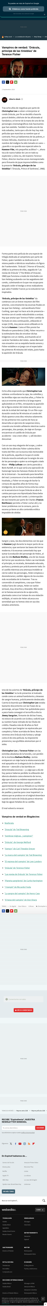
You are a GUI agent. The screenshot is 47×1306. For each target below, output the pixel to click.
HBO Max (5, 1180)
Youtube (20, 1143)
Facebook (3, 82)
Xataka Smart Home (9, 1231)
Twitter (7, 82)
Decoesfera (6, 1269)
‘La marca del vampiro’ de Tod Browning (23, 855)
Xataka (5, 1222)
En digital (13, 906)
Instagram (24, 1143)
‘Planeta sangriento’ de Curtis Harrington (24, 880)
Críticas (31, 906)
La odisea (27, 1175)
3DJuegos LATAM (29, 1283)
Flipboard (11, 82)
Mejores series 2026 (22, 1111)
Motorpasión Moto (30, 1254)
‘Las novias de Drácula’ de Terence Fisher (24, 874)
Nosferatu (9, 823)
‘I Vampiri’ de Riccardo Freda (18, 887)
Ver (24, 1010)
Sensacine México (29, 1287)
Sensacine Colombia (30, 1290)
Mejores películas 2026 (38, 1111)
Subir (38, 1210)
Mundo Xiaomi (7, 1234)
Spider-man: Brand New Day (12, 1184)
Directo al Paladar (8, 1251)
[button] (15, 99)
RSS (29, 1143)
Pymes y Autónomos (30, 1269)
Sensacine (27, 1236)
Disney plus (6, 1167)
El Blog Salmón (29, 1265)
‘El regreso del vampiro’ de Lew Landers (23, 861)
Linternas (27, 1184)
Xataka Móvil (6, 1225)
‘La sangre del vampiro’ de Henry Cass (22, 893)
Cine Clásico (22, 906)
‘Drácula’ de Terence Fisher (17, 867)
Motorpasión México (30, 1293)
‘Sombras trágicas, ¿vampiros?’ (19, 835)
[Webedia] (9, 1211)
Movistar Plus (28, 1167)
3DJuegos (27, 1222)
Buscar (44, 1200)
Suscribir (40, 1128)
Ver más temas (8, 1191)
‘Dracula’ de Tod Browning (17, 829)
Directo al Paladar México (10, 1293)
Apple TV (5, 1175)
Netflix (5, 1171)
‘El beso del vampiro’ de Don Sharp (21, 899)
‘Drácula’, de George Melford (18, 842)
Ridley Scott (8, 37)
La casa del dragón (30, 1180)
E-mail (15, 82)
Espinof (26, 1239)
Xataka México (7, 1283)
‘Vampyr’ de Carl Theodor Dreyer (20, 848)
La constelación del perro (23, 37)
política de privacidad (28, 1133)
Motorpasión (28, 1251)
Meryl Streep (37, 37)
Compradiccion (7, 1272)
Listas (26, 1171)
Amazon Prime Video (31, 1162)
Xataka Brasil (6, 1287)
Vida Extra (27, 1225)
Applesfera (6, 1228)
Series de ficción (8, 1162)
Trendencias (6, 1265)
